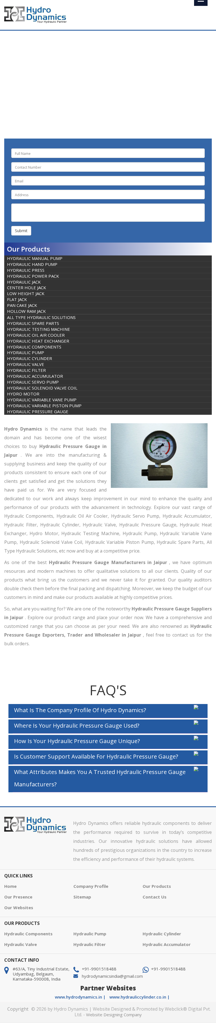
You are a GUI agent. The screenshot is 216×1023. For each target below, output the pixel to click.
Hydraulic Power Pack (33, 276)
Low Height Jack (25, 293)
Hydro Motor (23, 394)
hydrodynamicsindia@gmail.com (112, 976)
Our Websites (18, 907)
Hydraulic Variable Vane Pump (41, 399)
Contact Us (154, 897)
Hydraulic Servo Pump (33, 382)
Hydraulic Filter (26, 370)
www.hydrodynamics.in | (81, 997)
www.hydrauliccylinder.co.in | (139, 997)
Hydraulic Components (77, 83)
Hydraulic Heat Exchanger (38, 341)
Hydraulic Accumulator (35, 376)
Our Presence (18, 897)
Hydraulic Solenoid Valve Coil (42, 388)
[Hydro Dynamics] (36, 14)
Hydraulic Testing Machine (38, 329)
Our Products (157, 886)
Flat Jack (17, 299)
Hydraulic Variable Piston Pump (44, 405)
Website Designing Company (114, 1014)
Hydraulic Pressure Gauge (37, 411)
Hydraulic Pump (25, 352)
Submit (21, 230)
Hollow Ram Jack (26, 311)
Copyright (17, 1009)
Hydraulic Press (25, 270)
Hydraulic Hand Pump (32, 264)
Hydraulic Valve (25, 364)
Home (44, 83)
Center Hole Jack (26, 287)
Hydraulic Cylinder (29, 358)
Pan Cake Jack (22, 305)
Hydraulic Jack (24, 282)
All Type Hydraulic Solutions (41, 317)
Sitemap (82, 897)
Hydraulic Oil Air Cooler (36, 335)
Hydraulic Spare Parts (33, 323)
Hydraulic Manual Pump (34, 258)
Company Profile (90, 886)
